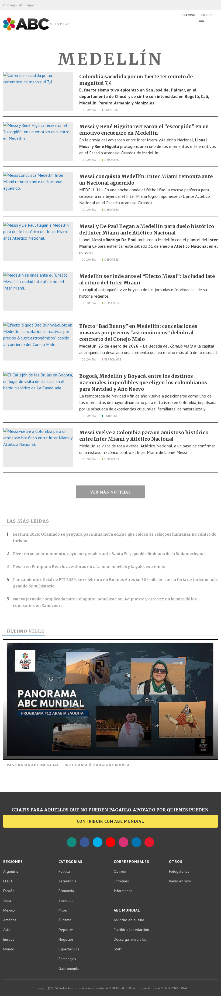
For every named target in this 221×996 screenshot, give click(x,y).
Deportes (111, 160)
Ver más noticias (110, 492)
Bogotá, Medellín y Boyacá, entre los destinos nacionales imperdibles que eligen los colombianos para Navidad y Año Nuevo (143, 382)
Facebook (84, 842)
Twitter (97, 842)
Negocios (66, 939)
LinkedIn (136, 842)
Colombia (88, 110)
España (9, 890)
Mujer (63, 910)
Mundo (8, 949)
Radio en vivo (180, 881)
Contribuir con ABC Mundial (110, 821)
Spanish (188, 15)
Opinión (120, 871)
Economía (66, 890)
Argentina (11, 871)
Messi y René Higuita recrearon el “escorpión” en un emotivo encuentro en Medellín (144, 129)
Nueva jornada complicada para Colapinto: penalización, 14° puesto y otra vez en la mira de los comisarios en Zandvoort (105, 602)
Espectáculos (68, 949)
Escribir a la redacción (131, 929)
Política (64, 871)
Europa (9, 939)
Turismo (110, 416)
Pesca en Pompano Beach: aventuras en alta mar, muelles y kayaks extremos (89, 566)
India (7, 900)
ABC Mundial (30, 29)
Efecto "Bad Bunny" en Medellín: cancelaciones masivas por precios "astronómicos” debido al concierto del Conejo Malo (138, 332)
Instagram (123, 842)
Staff (118, 949)
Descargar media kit (130, 939)
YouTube (110, 842)
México (9, 910)
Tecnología (67, 881)
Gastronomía (68, 968)
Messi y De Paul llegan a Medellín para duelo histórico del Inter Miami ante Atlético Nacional (146, 229)
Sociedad (111, 110)
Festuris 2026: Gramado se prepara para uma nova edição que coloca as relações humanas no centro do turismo (114, 537)
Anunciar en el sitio (129, 919)
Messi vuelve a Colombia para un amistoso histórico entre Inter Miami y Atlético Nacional (143, 435)
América (9, 919)
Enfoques (121, 881)
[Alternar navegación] (201, 21)
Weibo (149, 842)
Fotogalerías (179, 871)
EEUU (7, 881)
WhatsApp (72, 842)
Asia (6, 929)
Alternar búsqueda (215, 21)
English (208, 15)
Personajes (112, 359)
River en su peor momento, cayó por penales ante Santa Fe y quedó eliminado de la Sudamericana (109, 553)
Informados (123, 890)
